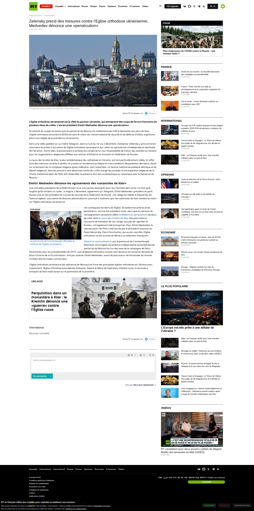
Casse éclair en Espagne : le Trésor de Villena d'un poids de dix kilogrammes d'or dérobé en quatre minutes (201, 143)
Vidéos (145, 6)
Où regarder (172, 6)
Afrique (93, 6)
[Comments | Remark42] (93, 370)
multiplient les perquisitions (133, 214)
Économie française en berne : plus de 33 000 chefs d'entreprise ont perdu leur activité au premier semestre (201, 240)
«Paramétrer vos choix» (101, 506)
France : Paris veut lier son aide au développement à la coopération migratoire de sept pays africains (200, 89)
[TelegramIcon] (199, 6)
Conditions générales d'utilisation (41, 481)
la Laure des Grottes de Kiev (113, 218)
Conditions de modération (38, 490)
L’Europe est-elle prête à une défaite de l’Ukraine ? (187, 329)
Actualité (59, 6)
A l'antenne (135, 6)
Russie (85, 6)
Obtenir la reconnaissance (97, 241)
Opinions (112, 6)
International (74, 6)
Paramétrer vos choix (37, 487)
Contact (32, 493)
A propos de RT (35, 477)
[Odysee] (189, 6)
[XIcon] (194, 6)
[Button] (223, 6)
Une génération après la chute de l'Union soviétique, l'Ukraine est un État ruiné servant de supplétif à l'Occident (202, 212)
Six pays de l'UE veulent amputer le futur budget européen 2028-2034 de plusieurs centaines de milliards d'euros (202, 128)
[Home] (33, 6)
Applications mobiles (37, 496)
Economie (122, 6)
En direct (46, 6)
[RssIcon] (204, 6)
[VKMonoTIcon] (185, 6)
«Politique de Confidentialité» (76, 509)
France (102, 6)
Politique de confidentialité (39, 484)
